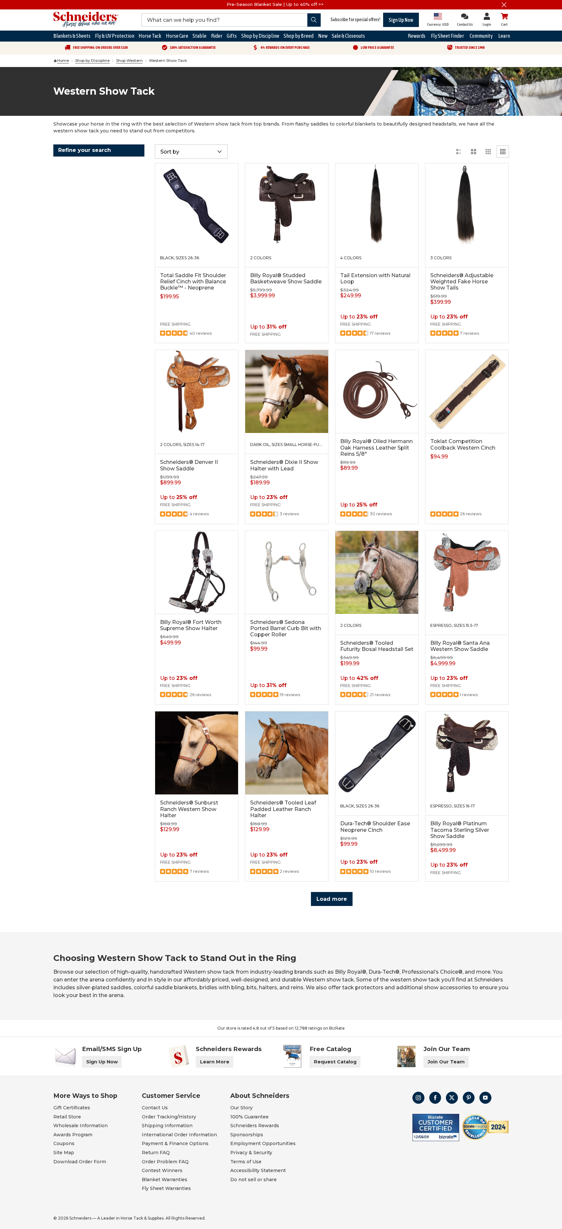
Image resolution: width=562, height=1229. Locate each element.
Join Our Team (446, 1062)
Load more (331, 899)
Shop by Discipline (92, 60)
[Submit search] (314, 20)
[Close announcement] (504, 4)
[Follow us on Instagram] (418, 1098)
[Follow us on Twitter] (452, 1098)
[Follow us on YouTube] (485, 1098)
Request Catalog (335, 1062)
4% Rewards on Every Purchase (285, 47)
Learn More (214, 1062)
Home (63, 60)
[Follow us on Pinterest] (469, 1098)
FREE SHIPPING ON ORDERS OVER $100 (100, 47)
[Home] (55, 61)
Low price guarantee (377, 47)
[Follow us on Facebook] (435, 1098)
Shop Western (129, 60)
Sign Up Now (401, 20)
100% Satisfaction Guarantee (193, 47)
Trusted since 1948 (469, 47)
